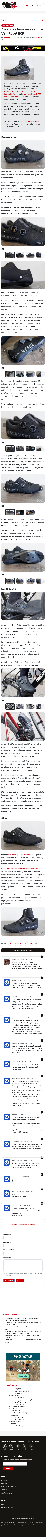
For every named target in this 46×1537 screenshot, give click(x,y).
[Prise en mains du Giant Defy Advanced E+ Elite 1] (3, 20)
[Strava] (31, 1446)
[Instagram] (11, 1446)
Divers (13, 1415)
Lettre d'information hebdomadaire (17, 1460)
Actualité (14, 1389)
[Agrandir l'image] (23, 231)
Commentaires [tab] (24, 950)
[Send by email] (31, 943)
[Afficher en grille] (3, 249)
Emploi (16, 1393)
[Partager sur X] (15, 943)
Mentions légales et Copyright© (25, 1525)
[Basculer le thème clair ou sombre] (37, 5)
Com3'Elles (5, 1504)
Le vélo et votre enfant (18, 1413)
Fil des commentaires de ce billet (24, 1224)
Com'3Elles (8, 1525)
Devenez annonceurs (8, 1487)
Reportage (17, 1419)
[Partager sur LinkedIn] (20, 943)
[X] (18, 1446)
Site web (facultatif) (9, 1250)
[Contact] (27, 5)
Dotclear (12, 1523)
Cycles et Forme (7, 1508)
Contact (4, 1483)
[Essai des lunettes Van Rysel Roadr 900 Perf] (42, 20)
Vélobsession (15, 1422)
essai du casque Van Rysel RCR (19, 855)
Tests (12, 1395)
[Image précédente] (5, 231)
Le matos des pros (17, 1406)
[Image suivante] (41, 231)
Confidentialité (6, 1493)
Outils (13, 1409)
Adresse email (7, 1242)
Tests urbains (18, 1404)
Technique (14, 1411)
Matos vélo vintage (17, 1426)
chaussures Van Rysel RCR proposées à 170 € (22, 869)
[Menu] (42, 5)
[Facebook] (5, 1446)
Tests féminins (19, 1402)
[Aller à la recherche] (32, 5)
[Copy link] (36, 943)
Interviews (14, 1424)
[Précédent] (3, 255)
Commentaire (7, 1257)
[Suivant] (43, 255)
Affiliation (4, 1490)
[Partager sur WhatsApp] (26, 943)
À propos (4, 1480)
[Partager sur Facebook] (10, 943)
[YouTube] (24, 1446)
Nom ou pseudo (7, 1234)
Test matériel (36, 37)
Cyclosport (18, 1417)
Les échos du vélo (20, 1391)
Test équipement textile (22, 1400)
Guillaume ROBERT (9, 37)
